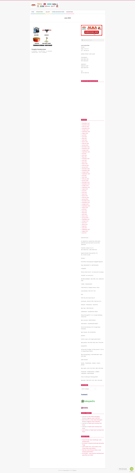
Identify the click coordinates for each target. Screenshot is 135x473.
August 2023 (85, 133)
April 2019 (84, 194)
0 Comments (44, 52)
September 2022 (86, 152)
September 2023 (86, 131)
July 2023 (84, 135)
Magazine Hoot (66, 470)
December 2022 (86, 146)
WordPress (74, 470)
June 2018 (84, 211)
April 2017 (84, 222)
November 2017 (86, 219)
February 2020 (85, 179)
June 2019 (84, 192)
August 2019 (85, 189)
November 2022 (86, 148)
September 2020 (86, 173)
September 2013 (86, 229)
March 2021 (85, 163)
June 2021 (84, 160)
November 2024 (86, 125)
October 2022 (85, 150)
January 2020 (85, 180)
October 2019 (85, 185)
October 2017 (85, 221)
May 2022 (84, 157)
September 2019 (86, 187)
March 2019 (85, 195)
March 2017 (85, 224)
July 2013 (84, 233)
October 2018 (85, 204)
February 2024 (85, 126)
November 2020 (86, 170)
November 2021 (86, 158)
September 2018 (86, 206)
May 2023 (84, 138)
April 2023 (84, 140)
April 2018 (84, 214)
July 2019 (84, 190)
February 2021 (85, 165)
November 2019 (86, 184)
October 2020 (85, 172)
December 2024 (86, 123)
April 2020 (84, 177)
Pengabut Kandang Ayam (39, 49)
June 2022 (84, 155)
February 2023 (85, 143)
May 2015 (84, 226)
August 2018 (85, 207)
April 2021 (84, 162)
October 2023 (85, 130)
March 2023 (85, 141)
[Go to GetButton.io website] (131, 471)
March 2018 (85, 216)
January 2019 (85, 199)
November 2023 (86, 128)
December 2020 (86, 168)
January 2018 (85, 217)
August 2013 (85, 231)
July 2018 (84, 209)
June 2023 (84, 136)
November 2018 (86, 202)
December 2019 (86, 182)
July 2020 (84, 175)
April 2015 (84, 227)
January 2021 (85, 167)
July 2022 (84, 153)
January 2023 (85, 145)
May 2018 (84, 212)
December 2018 (86, 200)
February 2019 (85, 197)
